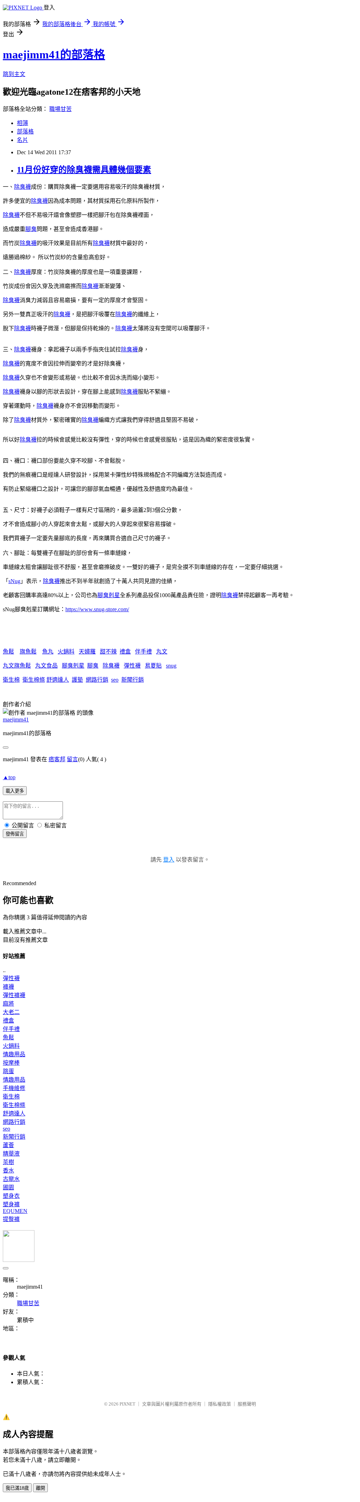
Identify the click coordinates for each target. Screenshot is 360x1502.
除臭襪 (22, 187)
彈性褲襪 (14, 995)
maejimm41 (16, 719)
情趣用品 (14, 1054)
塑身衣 (11, 1196)
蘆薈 (8, 1145)
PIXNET (127, 1404)
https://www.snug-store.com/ (97, 609)
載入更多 (15, 791)
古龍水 (11, 1179)
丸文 (161, 652)
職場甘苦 (60, 109)
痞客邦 (57, 759)
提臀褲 (11, 1219)
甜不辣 (108, 652)
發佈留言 (15, 834)
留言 (72, 759)
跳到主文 (14, 74)
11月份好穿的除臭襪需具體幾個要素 (84, 169)
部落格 (25, 131)
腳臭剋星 (108, 595)
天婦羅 (87, 652)
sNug (14, 581)
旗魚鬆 (28, 652)
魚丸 (47, 652)
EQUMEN (15, 1211)
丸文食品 (46, 666)
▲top (9, 777)
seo (114, 680)
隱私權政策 (219, 1404)
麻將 (8, 1004)
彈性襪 (132, 666)
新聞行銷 (132, 680)
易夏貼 (153, 666)
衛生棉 (11, 680)
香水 (8, 1171)
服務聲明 (247, 1404)
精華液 (11, 1154)
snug (171, 666)
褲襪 (8, 987)
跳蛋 (8, 1071)
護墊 (77, 680)
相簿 (22, 123)
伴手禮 (143, 652)
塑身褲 (11, 1204)
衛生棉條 (33, 680)
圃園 (8, 1187)
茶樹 (8, 1162)
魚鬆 (8, 652)
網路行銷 (97, 680)
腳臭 (31, 229)
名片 (22, 140)
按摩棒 (11, 1063)
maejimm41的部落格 (54, 54)
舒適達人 (57, 680)
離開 (40, 1488)
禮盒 (125, 652)
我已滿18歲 (17, 1488)
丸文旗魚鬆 (17, 666)
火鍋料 (66, 652)
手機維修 (14, 1088)
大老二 (11, 1012)
